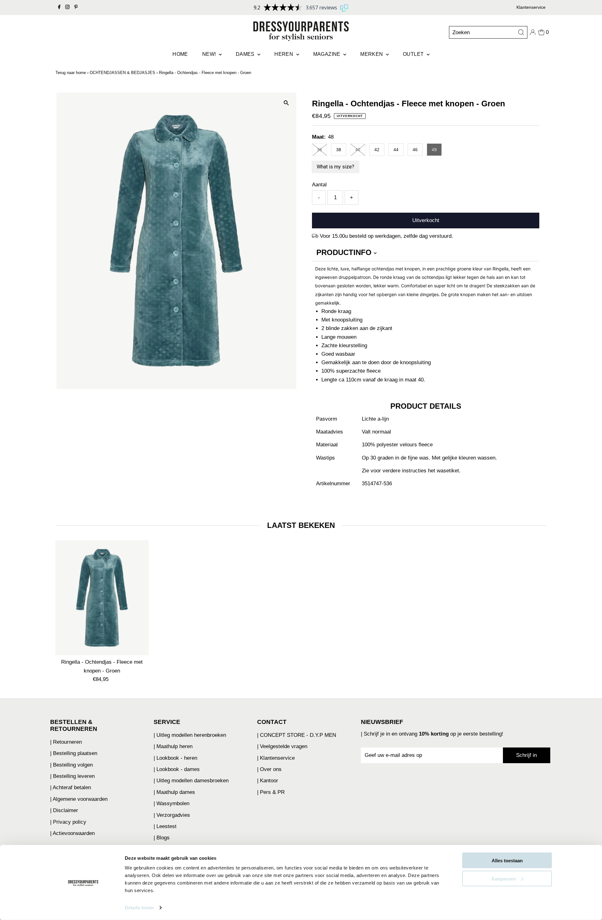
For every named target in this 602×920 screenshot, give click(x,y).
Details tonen (139, 907)
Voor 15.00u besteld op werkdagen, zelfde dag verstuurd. (386, 236)
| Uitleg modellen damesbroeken (191, 781)
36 (319, 149)
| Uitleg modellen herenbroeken (190, 735)
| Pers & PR (271, 792)
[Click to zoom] (286, 103)
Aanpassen (503, 878)
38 (338, 149)
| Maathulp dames (174, 792)
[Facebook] (59, 7)
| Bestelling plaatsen (73, 753)
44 (396, 149)
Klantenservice (531, 7)
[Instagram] (67, 7)
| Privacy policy (68, 822)
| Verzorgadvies (172, 815)
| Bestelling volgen (71, 765)
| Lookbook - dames (177, 769)
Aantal (319, 185)
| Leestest (165, 826)
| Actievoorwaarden (72, 833)
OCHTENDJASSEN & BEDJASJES (122, 72)
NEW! (209, 54)
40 (357, 149)
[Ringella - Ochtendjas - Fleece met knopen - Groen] (102, 597)
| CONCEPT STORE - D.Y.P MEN (296, 735)
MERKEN (372, 54)
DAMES (246, 54)
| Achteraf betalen (70, 787)
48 (434, 149)
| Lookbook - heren (175, 758)
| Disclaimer (64, 810)
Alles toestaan (507, 860)
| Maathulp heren (173, 746)
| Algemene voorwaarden (79, 799)
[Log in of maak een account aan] (533, 32)
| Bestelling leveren (72, 776)
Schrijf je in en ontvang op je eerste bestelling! (433, 734)
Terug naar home (70, 72)
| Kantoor (267, 781)
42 (376, 149)
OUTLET (414, 54)
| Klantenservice (276, 758)
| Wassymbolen (171, 803)
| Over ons (269, 769)
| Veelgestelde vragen (282, 746)
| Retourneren (66, 742)
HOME (180, 54)
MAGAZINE (327, 54)
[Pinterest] (76, 7)
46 (415, 149)
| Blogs (162, 838)
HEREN (284, 54)
